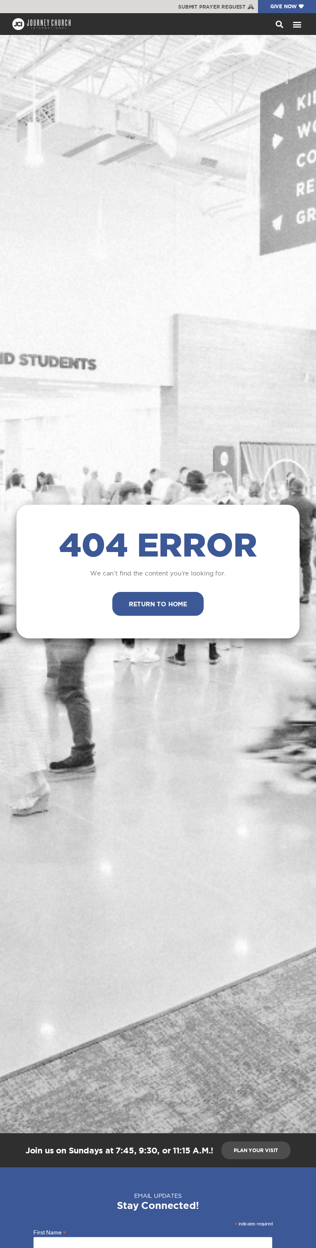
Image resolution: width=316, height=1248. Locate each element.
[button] (279, 24)
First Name (49, 1232)
